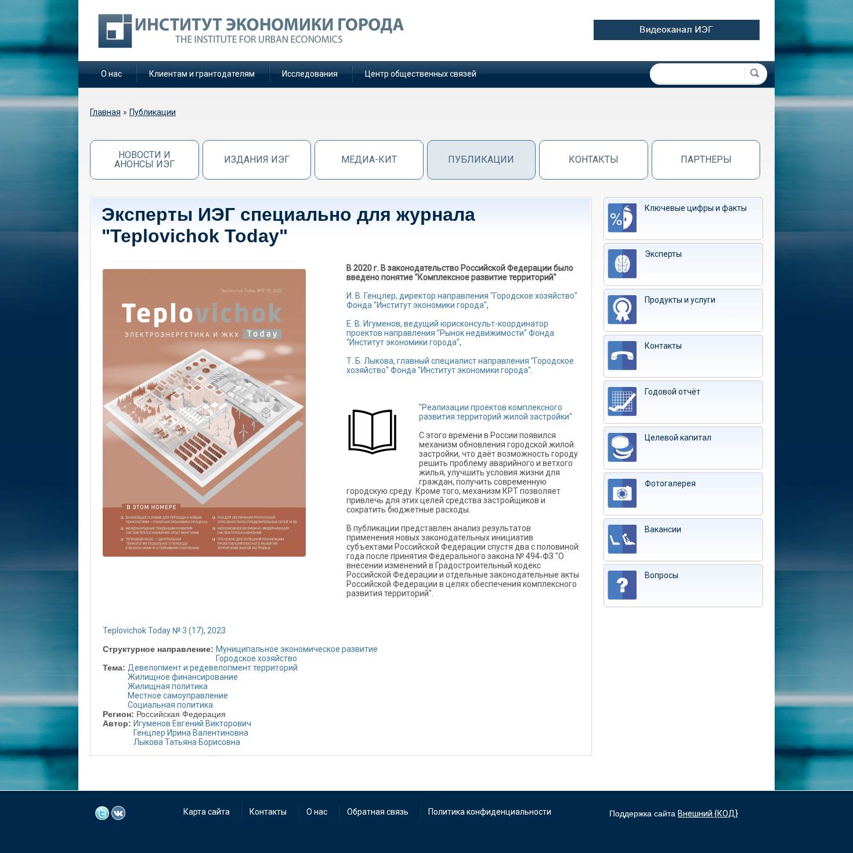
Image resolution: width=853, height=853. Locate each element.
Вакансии (663, 529)
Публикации (152, 112)
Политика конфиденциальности (489, 811)
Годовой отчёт (672, 391)
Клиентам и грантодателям (202, 73)
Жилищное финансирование (183, 677)
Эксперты (663, 254)
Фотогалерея (670, 483)
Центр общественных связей (420, 73)
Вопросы (661, 575)
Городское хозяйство (256, 658)
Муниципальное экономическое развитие (297, 649)
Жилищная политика (168, 686)
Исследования (310, 73)
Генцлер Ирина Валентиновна (190, 732)
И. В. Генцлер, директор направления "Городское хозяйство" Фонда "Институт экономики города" (461, 300)
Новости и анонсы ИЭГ (144, 159)
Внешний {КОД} (708, 813)
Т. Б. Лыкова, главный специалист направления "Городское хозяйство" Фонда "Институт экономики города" (460, 365)
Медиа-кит (369, 159)
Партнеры (706, 159)
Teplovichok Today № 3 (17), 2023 (164, 630)
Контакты (594, 159)
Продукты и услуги (680, 299)
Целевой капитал (678, 437)
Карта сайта (206, 811)
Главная (105, 112)
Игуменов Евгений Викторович (192, 723)
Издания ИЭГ (257, 159)
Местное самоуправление (178, 695)
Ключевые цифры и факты (696, 208)
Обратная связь (378, 811)
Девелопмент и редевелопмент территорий (213, 667)
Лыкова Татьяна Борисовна (186, 742)
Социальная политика (170, 704)
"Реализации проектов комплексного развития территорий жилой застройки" (495, 412)
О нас (111, 73)
